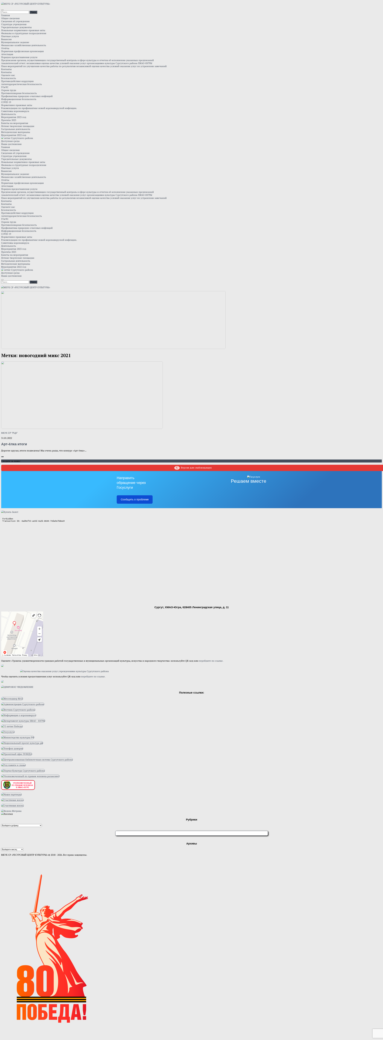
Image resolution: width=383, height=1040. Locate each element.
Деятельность (8, 114)
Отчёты (5, 48)
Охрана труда (8, 90)
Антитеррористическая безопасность (21, 84)
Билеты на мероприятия (14, 123)
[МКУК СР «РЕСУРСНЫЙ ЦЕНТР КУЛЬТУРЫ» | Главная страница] (25, 3)
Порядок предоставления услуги (19, 57)
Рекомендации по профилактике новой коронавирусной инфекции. (39, 108)
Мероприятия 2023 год (13, 117)
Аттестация (7, 54)
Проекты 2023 (8, 120)
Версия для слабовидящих (196, 467)
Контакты (6, 69)
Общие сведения (10, 18)
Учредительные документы (16, 27)
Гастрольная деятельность (15, 129)
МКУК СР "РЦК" (9, 433)
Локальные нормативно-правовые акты (23, 30)
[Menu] (2, 9)
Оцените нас (8, 75)
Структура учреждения (13, 24)
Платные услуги (10, 36)
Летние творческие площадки (17, 126)
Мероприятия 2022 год (13, 135)
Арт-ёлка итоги (14, 444)
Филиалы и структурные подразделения (23, 33)
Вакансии (6, 39)
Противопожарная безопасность (19, 93)
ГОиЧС (5, 87)
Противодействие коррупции (17, 81)
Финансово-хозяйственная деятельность (23, 45)
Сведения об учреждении (15, 21)
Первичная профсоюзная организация (22, 51)
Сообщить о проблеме (135, 499)
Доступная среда (10, 141)
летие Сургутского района (18, 138)
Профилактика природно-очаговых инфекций (27, 96)
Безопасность (8, 78)
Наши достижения (11, 144)
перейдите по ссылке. (211, 660)
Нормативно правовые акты (16, 105)
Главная (5, 15)
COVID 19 (6, 102)
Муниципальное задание (15, 42)
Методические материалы (15, 132)
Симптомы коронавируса (15, 111)
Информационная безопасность (18, 99)
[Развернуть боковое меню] (2, 456)
